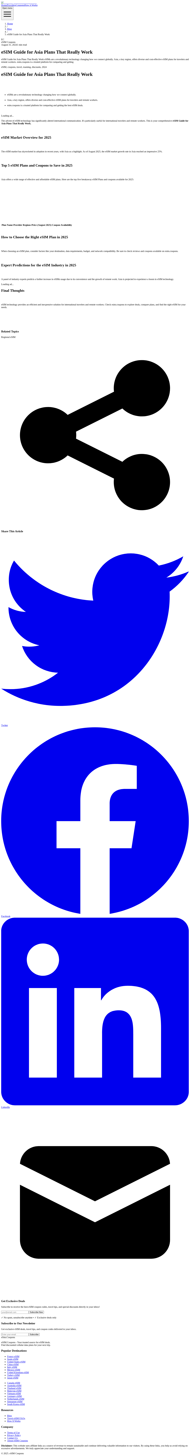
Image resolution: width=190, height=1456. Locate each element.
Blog (9, 29)
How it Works (31, 5)
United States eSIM (16, 1362)
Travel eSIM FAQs (16, 1418)
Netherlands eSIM (15, 1399)
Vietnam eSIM (14, 1393)
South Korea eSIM (16, 1404)
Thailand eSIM (14, 1388)
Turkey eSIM (13, 1375)
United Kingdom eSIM (18, 1372)
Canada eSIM (13, 1383)
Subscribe (34, 1334)
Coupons (20, 5)
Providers (11, 5)
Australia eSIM (14, 1385)
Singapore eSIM (14, 1401)
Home (4, 5)
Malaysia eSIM (14, 1391)
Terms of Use (13, 1432)
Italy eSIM (12, 1367)
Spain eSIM (12, 1359)
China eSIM (13, 1364)
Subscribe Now (36, 1312)
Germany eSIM (14, 1396)
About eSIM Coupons (17, 1440)
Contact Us (12, 1438)
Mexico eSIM (13, 1370)
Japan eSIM (12, 1378)
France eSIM (13, 1356)
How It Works (13, 1421)
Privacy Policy (14, 1435)
